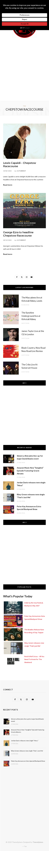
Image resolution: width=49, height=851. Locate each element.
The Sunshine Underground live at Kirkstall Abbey (30, 316)
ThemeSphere (38, 842)
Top (25, 846)
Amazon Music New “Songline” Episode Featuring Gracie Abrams (30, 471)
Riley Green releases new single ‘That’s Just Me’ (27, 751)
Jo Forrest (21, 171)
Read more (7, 185)
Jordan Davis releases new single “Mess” (24, 741)
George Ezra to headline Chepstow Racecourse (18, 234)
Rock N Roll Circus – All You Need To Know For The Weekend (34, 659)
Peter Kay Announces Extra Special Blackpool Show (28, 761)
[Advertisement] (24, 69)
